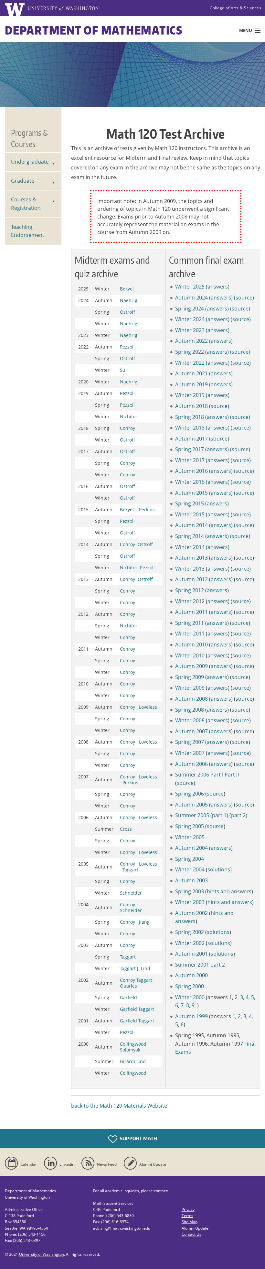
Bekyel (127, 289)
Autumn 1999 (191, 1016)
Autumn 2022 (191, 340)
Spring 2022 (189, 351)
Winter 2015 (190, 514)
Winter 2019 (190, 395)
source (244, 557)
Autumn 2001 (191, 953)
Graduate (22, 180)
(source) (244, 297)
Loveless (148, 707)
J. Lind (143, 968)
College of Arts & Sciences (235, 8)
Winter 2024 (190, 319)
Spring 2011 (189, 622)
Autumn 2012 (191, 579)
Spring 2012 (189, 590)
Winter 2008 (190, 720)
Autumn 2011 (191, 611)
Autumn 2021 (191, 373)
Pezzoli (127, 347)
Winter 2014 (190, 547)
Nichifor (128, 416)
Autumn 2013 (191, 557)
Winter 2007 (190, 752)
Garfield (128, 997)
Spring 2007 (189, 742)
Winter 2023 (190, 330)
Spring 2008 (189, 709)
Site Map (189, 1221)
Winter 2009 (190, 687)
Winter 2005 (190, 837)
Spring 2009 (189, 677)
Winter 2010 (190, 655)
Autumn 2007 (191, 731)
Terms (187, 1215)
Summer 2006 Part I (199, 774)
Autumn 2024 (191, 297)
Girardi (127, 1061)
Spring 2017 (189, 449)
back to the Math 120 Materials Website (119, 1105)
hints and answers (229, 891)
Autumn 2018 (191, 406)
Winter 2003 (190, 902)
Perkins (147, 509)
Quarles (128, 986)
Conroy (127, 428)
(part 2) (238, 815)
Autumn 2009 (191, 666)
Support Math (138, 1138)
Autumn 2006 (191, 763)
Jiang (144, 922)
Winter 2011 (190, 633)
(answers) (217, 286)
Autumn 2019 (191, 384)
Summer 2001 (192, 964)
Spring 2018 (189, 417)
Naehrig (128, 300)
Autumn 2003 (191, 880)
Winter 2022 (190, 362)
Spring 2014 (189, 536)
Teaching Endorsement (27, 231)
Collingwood (133, 1044)
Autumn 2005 (191, 804)
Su (122, 370)
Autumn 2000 (191, 975)
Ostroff (127, 312)
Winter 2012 (190, 601)
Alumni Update (195, 1228)
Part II (232, 774)
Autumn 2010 (191, 644)
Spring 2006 (189, 793)
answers (221, 557)
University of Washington (41, 1254)
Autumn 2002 (191, 913)
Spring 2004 (189, 858)
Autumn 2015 (191, 492)
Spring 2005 (189, 826)
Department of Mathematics (94, 30)
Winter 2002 (190, 943)
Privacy (188, 1209)
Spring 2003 (189, 891)
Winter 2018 (190, 427)
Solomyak (130, 1050)
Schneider (131, 893)
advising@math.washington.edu (121, 1228)
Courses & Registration (26, 203)
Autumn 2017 (191, 438)
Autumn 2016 (191, 470)
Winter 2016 (190, 481)
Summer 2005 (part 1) (201, 815)
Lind (141, 1061)
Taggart (130, 870)
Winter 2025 (190, 286)
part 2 (217, 964)
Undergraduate (30, 161)
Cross (126, 829)
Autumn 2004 (191, 847)
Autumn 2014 (191, 525)
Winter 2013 (190, 568)
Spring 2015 (189, 503)
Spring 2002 (189, 932)
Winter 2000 (190, 997)
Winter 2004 (190, 869)
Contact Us (191, 1234)
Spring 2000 (189, 986)
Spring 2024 (189, 308)
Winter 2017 (190, 460)
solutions (218, 869)
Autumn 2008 (191, 698)
